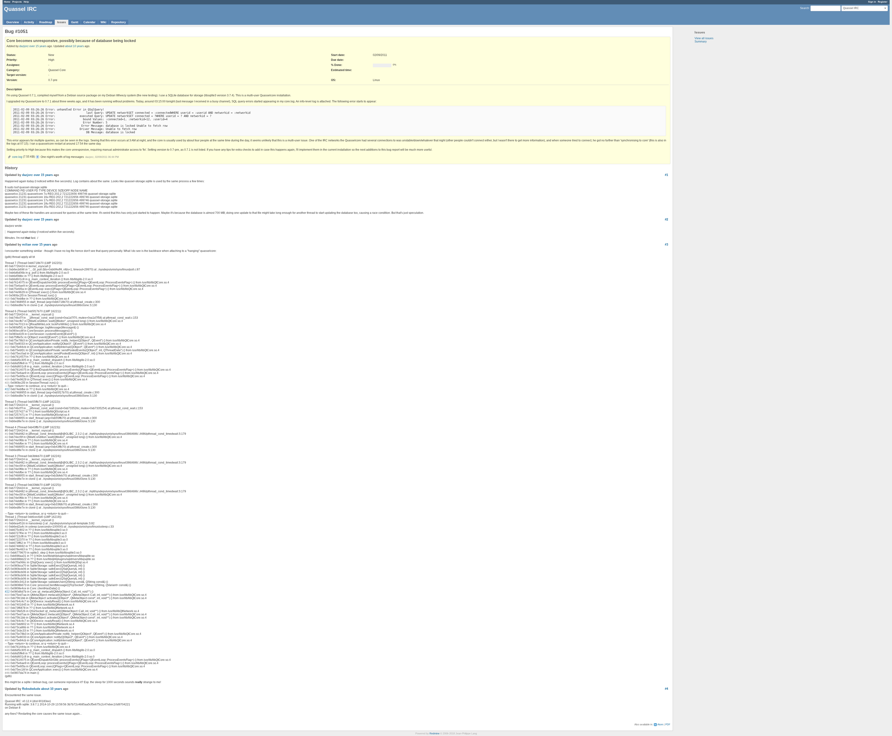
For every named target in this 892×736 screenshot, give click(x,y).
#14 (7, 360)
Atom (660, 724)
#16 (7, 366)
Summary (701, 41)
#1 (666, 175)
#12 (7, 305)
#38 (7, 646)
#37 (7, 640)
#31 (7, 621)
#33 (7, 627)
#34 (7, 630)
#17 (7, 369)
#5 (6, 282)
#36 (7, 637)
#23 (7, 392)
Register (882, 1)
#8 (6, 292)
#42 (7, 659)
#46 (7, 672)
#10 (7, 298)
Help (26, 1)
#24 (7, 395)
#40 (7, 653)
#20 (7, 379)
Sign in (872, 1)
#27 (7, 608)
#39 (7, 650)
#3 (666, 244)
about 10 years (74, 46)
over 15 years (37, 46)
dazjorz (24, 46)
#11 (7, 302)
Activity (29, 22)
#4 (6, 279)
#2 (666, 219)
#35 (7, 633)
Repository (118, 22)
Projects (17, 1)
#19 (7, 376)
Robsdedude (31, 689)
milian (26, 244)
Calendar (89, 22)
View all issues (704, 38)
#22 (7, 389)
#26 (7, 604)
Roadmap (45, 22)
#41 (7, 656)
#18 (7, 373)
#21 (7, 382)
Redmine (434, 733)
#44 (7, 666)
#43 (7, 663)
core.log (17, 157)
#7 (6, 289)
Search (804, 8)
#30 (7, 617)
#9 (6, 295)
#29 (7, 614)
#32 (7, 624)
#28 (7, 611)
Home (7, 1)
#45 (7, 669)
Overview (12, 22)
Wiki (103, 22)
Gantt (74, 22)
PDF (667, 724)
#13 (7, 356)
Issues (61, 22)
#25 (7, 601)
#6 (6, 285)
